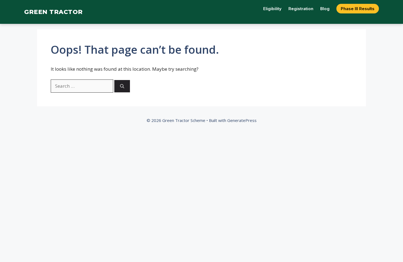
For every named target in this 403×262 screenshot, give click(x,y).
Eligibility (272, 8)
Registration (300, 8)
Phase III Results (357, 8)
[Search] (122, 86)
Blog (325, 8)
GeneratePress (242, 120)
